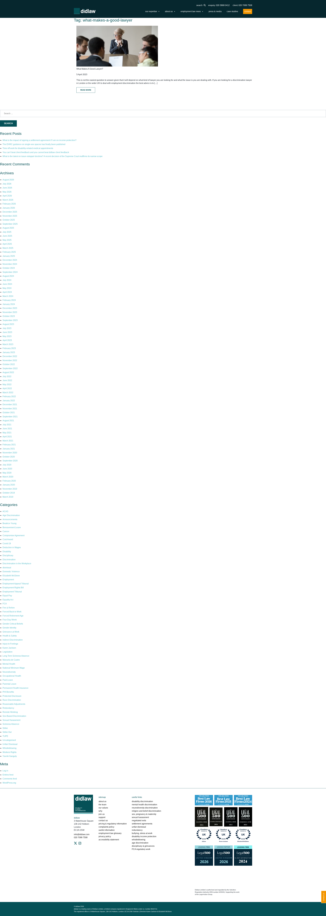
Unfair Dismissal (10, 744)
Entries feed (8, 775)
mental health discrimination (144, 804)
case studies (232, 11)
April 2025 (7, 244)
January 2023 (9, 352)
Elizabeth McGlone (11, 576)
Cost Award (8, 539)
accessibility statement (109, 840)
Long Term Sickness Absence (16, 656)
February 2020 (9, 481)
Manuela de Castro (11, 660)
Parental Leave (9, 684)
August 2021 (8, 420)
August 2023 (8, 324)
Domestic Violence (11, 571)
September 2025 (10, 224)
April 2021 (7, 437)
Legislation (7, 652)
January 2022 (9, 400)
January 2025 (9, 256)
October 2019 (9, 493)
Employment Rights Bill (13, 587)
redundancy (137, 830)
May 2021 (7, 433)
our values (103, 808)
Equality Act (8, 600)
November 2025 (10, 216)
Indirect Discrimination (13, 640)
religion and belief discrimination (146, 811)
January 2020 (9, 485)
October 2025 (9, 220)
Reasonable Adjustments (14, 704)
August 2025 (8, 228)
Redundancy (8, 708)
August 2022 (8, 372)
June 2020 (7, 469)
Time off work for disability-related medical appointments (28, 148)
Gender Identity (9, 628)
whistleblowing (138, 840)
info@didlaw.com (81, 834)
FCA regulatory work (141, 849)
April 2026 (7, 196)
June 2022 (7, 380)
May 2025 (7, 240)
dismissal (7, 567)
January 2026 (9, 208)
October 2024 (9, 268)
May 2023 (7, 336)
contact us (103, 820)
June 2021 (7, 428)
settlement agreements (142, 824)
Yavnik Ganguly (10, 756)
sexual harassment (140, 817)
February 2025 (9, 252)
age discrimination (140, 843)
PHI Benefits (8, 692)
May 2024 (7, 288)
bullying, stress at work (142, 833)
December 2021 (10, 404)
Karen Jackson (9, 648)
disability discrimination (142, 801)
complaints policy (106, 827)
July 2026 (7, 184)
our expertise (151, 11)
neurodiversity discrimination (145, 808)
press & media (215, 11)
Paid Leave (8, 680)
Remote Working (10, 712)
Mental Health (9, 664)
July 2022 (7, 376)
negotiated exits (139, 820)
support (102, 817)
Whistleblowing (9, 748)
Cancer (6, 531)
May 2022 (7, 384)
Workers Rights (9, 752)
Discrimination (9, 559)
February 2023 (9, 348)
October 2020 (9, 457)
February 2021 (9, 445)
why (100, 811)
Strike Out (7, 732)
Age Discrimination (11, 515)
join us (102, 814)
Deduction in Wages (12, 547)
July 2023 (7, 328)
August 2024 (8, 276)
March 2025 (8, 248)
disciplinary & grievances (143, 846)
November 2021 (10, 408)
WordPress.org (9, 783)
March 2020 (8, 477)
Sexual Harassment (11, 720)
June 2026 (7, 188)
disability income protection (144, 836)
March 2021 (8, 441)
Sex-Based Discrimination (14, 716)
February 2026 (9, 204)
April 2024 (7, 292)
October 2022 (9, 364)
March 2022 (8, 392)
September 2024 (10, 272)
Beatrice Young (9, 523)
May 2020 (7, 473)
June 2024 (7, 284)
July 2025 (7, 232)
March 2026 (8, 200)
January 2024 (9, 304)
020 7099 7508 (80, 837)
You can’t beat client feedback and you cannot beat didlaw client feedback (36, 152)
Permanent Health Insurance (15, 688)
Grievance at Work (11, 632)
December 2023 (10, 308)
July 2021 (7, 425)
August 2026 (8, 180)
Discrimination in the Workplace (17, 563)
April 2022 (7, 388)
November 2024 (10, 264)
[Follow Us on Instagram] (79, 843)
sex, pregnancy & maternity (144, 814)
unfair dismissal (139, 827)
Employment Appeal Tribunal (16, 584)
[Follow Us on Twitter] (75, 843)
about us (169, 11)
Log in (5, 771)
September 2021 (10, 417)
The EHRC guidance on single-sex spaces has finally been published (34, 144)
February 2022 (9, 396)
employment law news (191, 11)
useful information (107, 830)
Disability (7, 551)
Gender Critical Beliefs (13, 624)
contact (247, 11)
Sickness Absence (11, 724)
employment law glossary (110, 833)
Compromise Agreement (13, 535)
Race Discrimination (12, 700)
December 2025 (10, 212)
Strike (5, 728)
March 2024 (8, 296)
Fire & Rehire (9, 608)
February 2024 (9, 300)
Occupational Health (12, 676)
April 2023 (7, 340)
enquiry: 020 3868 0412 (219, 5)
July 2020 (7, 465)
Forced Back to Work (12, 612)
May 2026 (7, 192)
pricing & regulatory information (113, 824)
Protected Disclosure (12, 696)
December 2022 (10, 356)
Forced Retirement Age (13, 616)
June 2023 (7, 332)
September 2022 (10, 368)
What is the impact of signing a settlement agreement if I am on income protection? (39, 140)
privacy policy (105, 836)
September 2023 (10, 320)
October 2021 (9, 412)
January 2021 (9, 449)
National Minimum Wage (14, 668)
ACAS (5, 511)
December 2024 (10, 260)
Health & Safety (10, 636)
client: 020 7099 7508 (242, 5)
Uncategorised (9, 740)
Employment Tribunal (12, 592)
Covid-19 (7, 543)
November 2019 (10, 489)
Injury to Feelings (10, 644)
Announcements (10, 519)
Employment (8, 579)
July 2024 (7, 280)
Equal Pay (7, 596)
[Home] (85, 11)
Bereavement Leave (12, 527)
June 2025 (7, 236)
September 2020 (10, 461)
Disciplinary (8, 555)
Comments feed (10, 779)
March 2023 (8, 344)
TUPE (5, 736)
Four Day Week (10, 620)
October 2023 (9, 316)
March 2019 (8, 497)
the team (102, 804)
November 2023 (10, 312)
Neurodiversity (9, 672)
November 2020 (10, 453)
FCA (5, 604)
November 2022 (10, 360)
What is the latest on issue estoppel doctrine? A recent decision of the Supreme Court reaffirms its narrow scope (53, 156)
